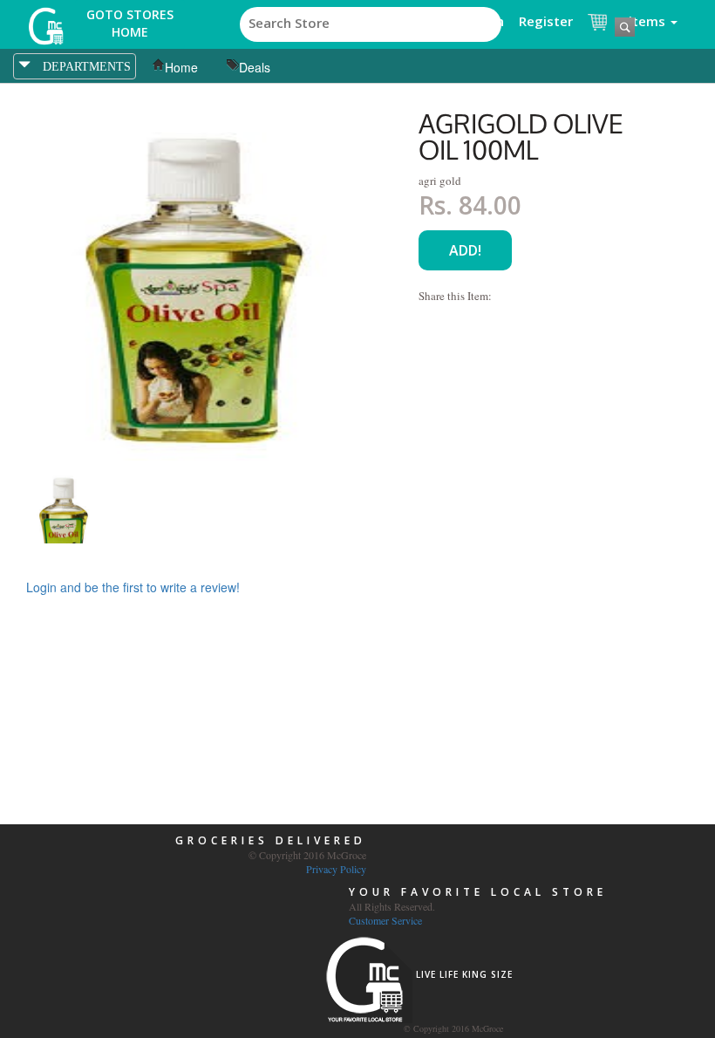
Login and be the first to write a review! (133, 587)
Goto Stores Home (130, 23)
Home (181, 67)
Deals (254, 67)
